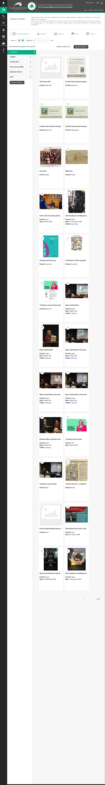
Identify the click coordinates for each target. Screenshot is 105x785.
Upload (3, 38)
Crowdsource (3, 45)
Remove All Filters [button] (81, 47)
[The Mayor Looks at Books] (51, 470)
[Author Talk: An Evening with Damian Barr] (51, 201)
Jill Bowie (74, 313)
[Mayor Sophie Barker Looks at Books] (76, 380)
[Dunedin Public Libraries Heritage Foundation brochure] (51, 112)
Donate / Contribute (98, 10)
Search (3, 18)
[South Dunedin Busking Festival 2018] (51, 514)
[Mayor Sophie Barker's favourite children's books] (51, 380)
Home (3, 5)
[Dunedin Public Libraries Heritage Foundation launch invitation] (76, 67)
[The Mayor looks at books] (76, 425)
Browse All (3, 11)
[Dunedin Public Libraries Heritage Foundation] (76, 112)
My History (3, 25)
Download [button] (41, 33)
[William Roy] (76, 157)
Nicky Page (74, 224)
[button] (58, 34)
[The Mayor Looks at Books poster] (51, 291)
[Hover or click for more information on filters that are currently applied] (69, 47)
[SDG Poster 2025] (51, 67)
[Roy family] (51, 157)
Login (3, 32)
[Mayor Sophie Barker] (76, 291)
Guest (92, 2)
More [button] (3, 52)
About (85, 10)
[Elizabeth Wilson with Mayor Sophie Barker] (51, 425)
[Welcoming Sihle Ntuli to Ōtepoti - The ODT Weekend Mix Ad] (51, 559)
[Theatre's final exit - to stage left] (76, 470)
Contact (90, 10)
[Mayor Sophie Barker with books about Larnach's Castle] (76, 336)
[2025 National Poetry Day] (51, 246)
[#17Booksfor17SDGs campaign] (76, 246)
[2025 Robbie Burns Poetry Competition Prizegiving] (76, 514)
